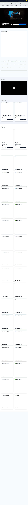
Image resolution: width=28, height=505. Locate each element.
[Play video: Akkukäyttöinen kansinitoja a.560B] (14, 88)
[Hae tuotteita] (24, 1)
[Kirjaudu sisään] (18, 1)
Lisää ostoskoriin (23, 24)
